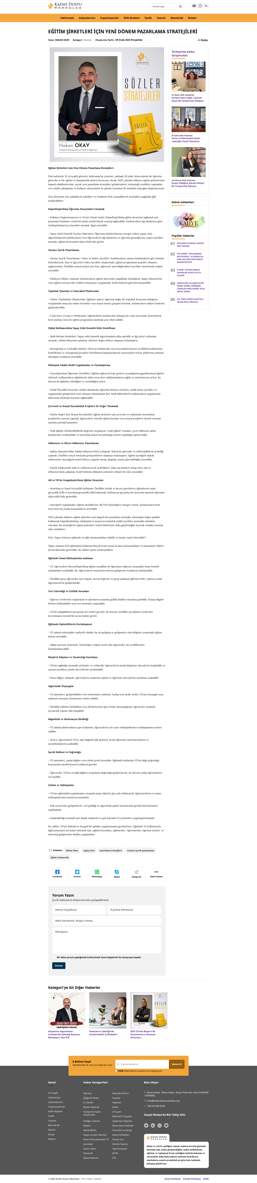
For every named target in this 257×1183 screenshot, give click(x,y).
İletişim (192, 17)
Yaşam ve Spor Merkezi (95, 1134)
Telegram (136, 876)
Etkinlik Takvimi (120, 1144)
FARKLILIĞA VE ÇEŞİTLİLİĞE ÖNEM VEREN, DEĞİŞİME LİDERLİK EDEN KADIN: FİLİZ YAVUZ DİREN (191, 287)
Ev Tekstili (88, 1102)
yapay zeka (89, 850)
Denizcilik (88, 1153)
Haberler (116, 1102)
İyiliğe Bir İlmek (91, 1098)
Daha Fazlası (156, 876)
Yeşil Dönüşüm (119, 1148)
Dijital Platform (91, 1157)
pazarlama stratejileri (111, 850)
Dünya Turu (118, 1139)
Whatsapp (97, 876)
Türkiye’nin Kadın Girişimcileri (183, 53)
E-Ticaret (116, 1111)
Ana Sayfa (53, 1092)
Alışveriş (87, 1093)
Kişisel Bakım (89, 1130)
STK (114, 1157)
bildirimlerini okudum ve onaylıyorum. (140, 1070)
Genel (115, 1107)
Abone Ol (177, 1064)
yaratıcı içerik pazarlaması (140, 850)
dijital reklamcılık (59, 857)
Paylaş (204, 39)
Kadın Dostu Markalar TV (96, 1139)
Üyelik (148, 17)
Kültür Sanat (89, 1148)
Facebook (57, 876)
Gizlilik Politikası (192, 1178)
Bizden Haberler (91, 1107)
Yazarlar (161, 17)
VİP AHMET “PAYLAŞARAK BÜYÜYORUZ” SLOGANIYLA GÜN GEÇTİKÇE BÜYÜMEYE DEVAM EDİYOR (190, 257)
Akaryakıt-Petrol (120, 1093)
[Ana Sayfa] (65, 8)
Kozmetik (88, 1144)
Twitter (77, 876)
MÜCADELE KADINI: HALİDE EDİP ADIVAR (190, 244)
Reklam (52, 1139)
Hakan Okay (72, 850)
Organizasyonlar (109, 17)
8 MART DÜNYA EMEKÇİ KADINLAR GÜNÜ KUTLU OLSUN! (189, 272)
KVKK (206, 1178)
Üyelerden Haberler (122, 1121)
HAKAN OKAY (62, 39)
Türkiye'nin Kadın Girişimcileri (92, 1113)
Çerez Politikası (173, 1178)
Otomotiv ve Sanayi (122, 1130)
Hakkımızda (67, 17)
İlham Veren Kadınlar (123, 1125)
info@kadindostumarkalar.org (163, 1100)
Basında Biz (177, 17)
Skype (117, 876)
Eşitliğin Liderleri (91, 1121)
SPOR (115, 1153)
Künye (51, 1134)
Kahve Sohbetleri (120, 1134)
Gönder (59, 965)
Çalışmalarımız (87, 17)
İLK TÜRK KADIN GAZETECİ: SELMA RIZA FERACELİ (190, 300)
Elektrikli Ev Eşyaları (122, 1116)
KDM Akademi (132, 17)
